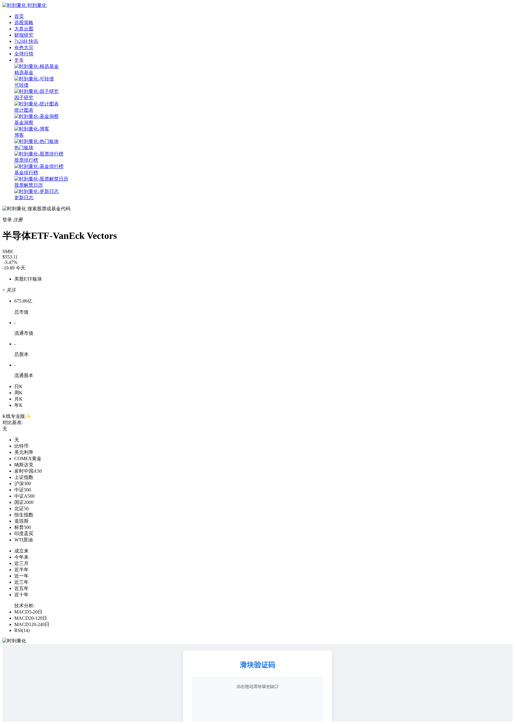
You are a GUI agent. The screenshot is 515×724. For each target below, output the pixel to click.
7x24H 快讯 (26, 41)
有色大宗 (23, 47)
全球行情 (23, 53)
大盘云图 (23, 28)
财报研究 (23, 35)
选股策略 (23, 22)
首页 (19, 16)
